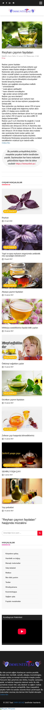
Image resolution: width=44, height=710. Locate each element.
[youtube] (16, 3)
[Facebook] (6, 3)
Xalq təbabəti (10, 211)
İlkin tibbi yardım (12, 577)
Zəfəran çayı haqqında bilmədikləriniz (18, 436)
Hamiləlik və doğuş (13, 558)
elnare (10, 56)
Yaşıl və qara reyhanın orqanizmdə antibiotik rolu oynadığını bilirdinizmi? (21, 255)
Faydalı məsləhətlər (13, 601)
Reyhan (5, 218)
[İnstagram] (13, 3)
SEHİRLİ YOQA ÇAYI (11, 472)
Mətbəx (7, 501)
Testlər (8, 582)
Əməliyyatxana (11, 587)
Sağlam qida (10, 597)
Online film (6, 143)
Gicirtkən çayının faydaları (13, 400)
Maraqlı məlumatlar (12, 465)
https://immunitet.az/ (26, 164)
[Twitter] (3, 3)
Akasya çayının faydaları (12, 292)
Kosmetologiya (11, 592)
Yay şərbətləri (8, 507)
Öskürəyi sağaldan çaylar (13, 364)
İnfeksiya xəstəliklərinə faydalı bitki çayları (20, 328)
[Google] (10, 3)
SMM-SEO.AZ (19, 703)
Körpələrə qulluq (12, 554)
